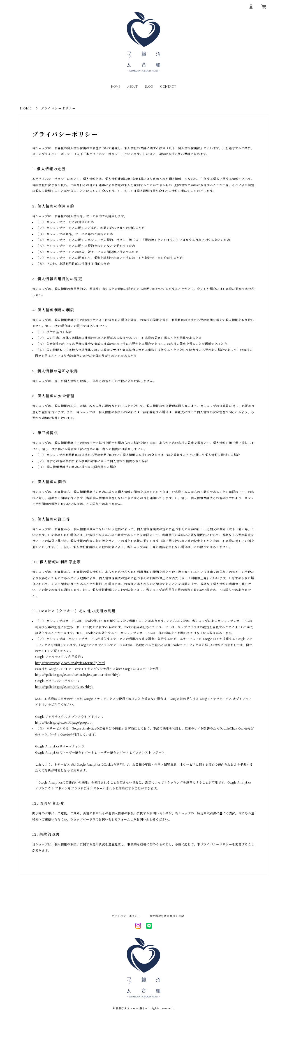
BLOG (149, 87)
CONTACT (168, 87)
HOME (115, 87)
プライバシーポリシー (126, 916)
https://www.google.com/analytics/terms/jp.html (70, 663)
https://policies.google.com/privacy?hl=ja (64, 686)
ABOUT (132, 87)
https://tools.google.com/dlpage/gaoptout (63, 722)
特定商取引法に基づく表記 (167, 916)
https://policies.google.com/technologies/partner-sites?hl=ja (77, 674)
